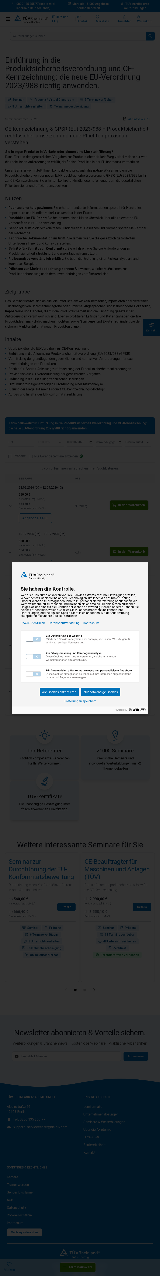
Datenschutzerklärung (64, 623)
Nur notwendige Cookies (101, 692)
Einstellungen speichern (80, 701)
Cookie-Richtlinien (33, 623)
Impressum (91, 623)
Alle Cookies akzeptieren (59, 692)
